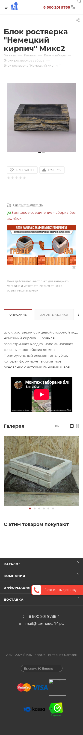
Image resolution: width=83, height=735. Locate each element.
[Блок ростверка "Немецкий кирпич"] (41, 471)
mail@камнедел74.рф (44, 623)
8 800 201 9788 (56, 7)
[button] (30, 508)
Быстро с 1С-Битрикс (38, 668)
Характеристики (54, 314)
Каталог (12, 564)
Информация (17, 587)
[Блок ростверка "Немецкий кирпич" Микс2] (41, 117)
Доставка (13, 599)
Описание (18, 314)
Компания (14, 576)
